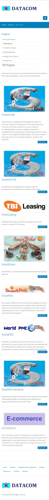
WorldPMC (8, 334)
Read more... (42, 142)
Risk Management (9, 52)
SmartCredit (8, 114)
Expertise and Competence (27, 467)
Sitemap (25, 471)
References (7, 471)
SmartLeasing (9, 214)
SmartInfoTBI (9, 179)
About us (13, 467)
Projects (10, 25)
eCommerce (9, 428)
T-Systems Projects (10, 48)
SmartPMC (7, 295)
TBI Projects (8, 44)
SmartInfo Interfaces (12, 389)
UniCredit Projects (9, 39)
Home (4, 25)
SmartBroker (8, 264)
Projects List (8, 60)
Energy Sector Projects (11, 56)
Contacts (16, 471)
